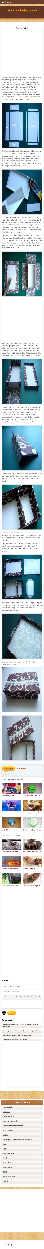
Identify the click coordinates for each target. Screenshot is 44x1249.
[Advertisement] (22, 51)
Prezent (5, 1181)
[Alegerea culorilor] (35, 996)
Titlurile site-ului (22, 1102)
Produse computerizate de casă (13, 1126)
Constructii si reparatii (10, 1121)
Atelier (5, 1149)
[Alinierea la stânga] (20, 996)
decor (15, 94)
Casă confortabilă (8, 1153)
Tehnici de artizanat (9, 1176)
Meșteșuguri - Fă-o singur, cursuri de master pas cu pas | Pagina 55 (21, 1025)
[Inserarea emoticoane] (32, 996)
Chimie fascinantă (8, 1116)
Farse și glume (7, 1167)
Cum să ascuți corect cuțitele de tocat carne (17, 1035)
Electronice (6, 1112)
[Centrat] (24, 996)
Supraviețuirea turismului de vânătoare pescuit (18, 1139)
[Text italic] (9, 996)
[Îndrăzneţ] (5, 996)
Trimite (11, 1013)
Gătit (4, 1144)
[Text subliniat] (12, 996)
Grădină (5, 1135)
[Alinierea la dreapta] (28, 996)
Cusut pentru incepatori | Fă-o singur (15, 1040)
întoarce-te (9, 768)
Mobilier (5, 1158)
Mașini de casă (7, 1107)
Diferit (5, 1172)
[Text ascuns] (39, 996)
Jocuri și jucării (7, 1162)
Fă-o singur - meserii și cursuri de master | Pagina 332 (20, 1031)
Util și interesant (8, 1130)
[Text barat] (16, 996)
